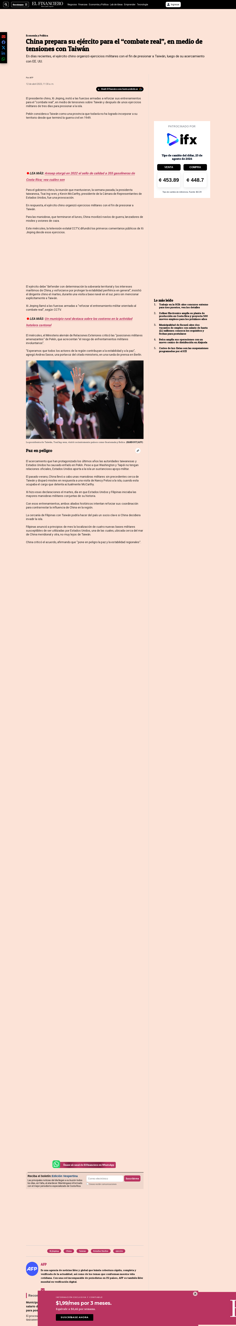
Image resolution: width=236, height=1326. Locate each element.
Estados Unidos (100, 1251)
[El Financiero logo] (47, 4)
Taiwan (82, 1251)
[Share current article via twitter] (3, 48)
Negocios (72, 4)
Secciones (18, 4)
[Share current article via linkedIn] (3, 53)
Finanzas (82, 4)
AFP (31, 77)
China (69, 1251)
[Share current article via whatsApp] (3, 59)
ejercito (119, 1251)
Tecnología (142, 4)
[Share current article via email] (3, 37)
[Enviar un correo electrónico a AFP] (43, 1289)
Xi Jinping (54, 1251)
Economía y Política (99, 4)
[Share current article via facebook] (3, 42)
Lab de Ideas (116, 4)
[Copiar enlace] (138, 450)
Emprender (129, 4)
